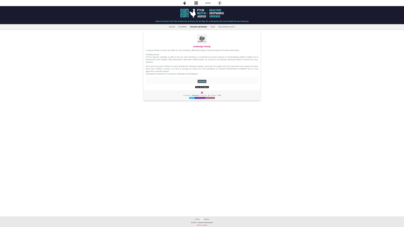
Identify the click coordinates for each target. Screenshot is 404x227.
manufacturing (200, 98)
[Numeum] (196, 3)
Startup (192, 98)
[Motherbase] (219, 3)
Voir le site (202, 81)
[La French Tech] (185, 3)
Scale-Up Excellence (202, 87)
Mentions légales (202, 225)
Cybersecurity (209, 98)
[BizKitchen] (208, 3)
